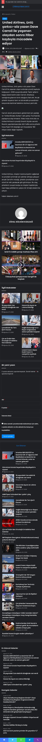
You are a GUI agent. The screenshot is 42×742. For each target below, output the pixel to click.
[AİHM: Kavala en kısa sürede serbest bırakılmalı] (8, 523)
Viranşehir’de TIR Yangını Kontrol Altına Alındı (25, 576)
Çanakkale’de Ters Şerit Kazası (9, 329)
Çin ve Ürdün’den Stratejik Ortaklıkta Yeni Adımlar (9, 341)
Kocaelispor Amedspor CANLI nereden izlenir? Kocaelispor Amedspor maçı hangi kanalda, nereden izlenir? (20, 615)
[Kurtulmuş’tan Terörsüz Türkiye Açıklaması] (8, 587)
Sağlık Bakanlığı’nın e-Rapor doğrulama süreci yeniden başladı (31, 330)
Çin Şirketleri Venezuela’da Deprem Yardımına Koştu (26, 604)
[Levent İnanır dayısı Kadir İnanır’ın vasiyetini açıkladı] (31, 343)
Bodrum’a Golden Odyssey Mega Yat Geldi (26, 557)
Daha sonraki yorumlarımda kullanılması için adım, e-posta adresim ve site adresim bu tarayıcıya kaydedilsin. (20, 427)
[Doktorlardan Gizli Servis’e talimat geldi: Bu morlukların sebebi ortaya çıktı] (8, 626)
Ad (3, 399)
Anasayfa (7, 14)
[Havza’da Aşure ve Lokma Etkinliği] (31, 298)
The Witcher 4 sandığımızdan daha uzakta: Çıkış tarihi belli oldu (27, 547)
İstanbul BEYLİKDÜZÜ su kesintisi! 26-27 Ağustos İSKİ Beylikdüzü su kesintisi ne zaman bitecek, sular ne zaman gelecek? (27, 147)
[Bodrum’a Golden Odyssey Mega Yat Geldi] (8, 559)
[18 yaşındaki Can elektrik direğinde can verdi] (11, 298)
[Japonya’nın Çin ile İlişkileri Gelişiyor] (8, 597)
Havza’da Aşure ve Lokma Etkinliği (29, 306)
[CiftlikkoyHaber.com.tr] (21, 6)
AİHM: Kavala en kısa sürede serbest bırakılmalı (27, 521)
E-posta (5, 408)
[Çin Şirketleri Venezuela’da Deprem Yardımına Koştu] (8, 606)
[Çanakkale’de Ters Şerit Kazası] (11, 320)
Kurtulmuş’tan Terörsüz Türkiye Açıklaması (25, 585)
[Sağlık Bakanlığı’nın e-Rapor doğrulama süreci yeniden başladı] (31, 320)
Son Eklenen (21, 446)
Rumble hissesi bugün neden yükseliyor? (18, 633)
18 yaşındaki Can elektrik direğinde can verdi (20, 2)
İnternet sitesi (6, 416)
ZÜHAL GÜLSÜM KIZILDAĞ (13, 48)
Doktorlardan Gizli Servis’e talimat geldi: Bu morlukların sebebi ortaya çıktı (27, 625)
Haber (13, 14)
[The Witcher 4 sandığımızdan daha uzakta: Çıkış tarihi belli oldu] (8, 548)
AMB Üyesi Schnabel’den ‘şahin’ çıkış (16, 494)
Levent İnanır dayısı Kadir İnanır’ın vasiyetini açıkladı (29, 352)
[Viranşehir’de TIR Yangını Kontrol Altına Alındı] (8, 578)
